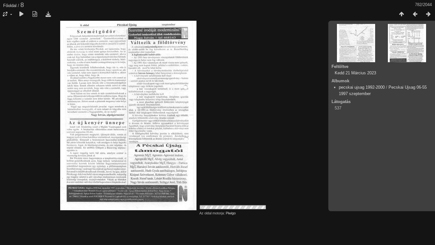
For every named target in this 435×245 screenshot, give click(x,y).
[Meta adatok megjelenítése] (34, 14)
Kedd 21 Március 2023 (355, 73)
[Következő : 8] (428, 14)
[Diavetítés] (21, 14)
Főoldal (10, 5)
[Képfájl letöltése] (48, 14)
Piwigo (231, 213)
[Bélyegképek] (401, 14)
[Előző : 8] (415, 14)
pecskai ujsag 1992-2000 (362, 87)
